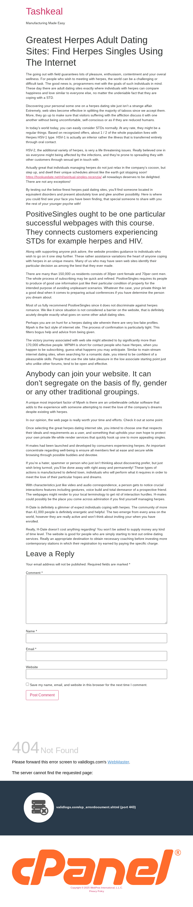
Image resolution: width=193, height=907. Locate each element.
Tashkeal (44, 11)
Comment (34, 572)
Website (32, 667)
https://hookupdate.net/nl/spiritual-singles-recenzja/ (64, 177)
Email (31, 649)
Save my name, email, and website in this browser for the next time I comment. (88, 684)
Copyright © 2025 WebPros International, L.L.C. (97, 887)
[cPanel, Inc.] (96, 884)
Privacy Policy (96, 891)
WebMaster (118, 762)
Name (31, 631)
